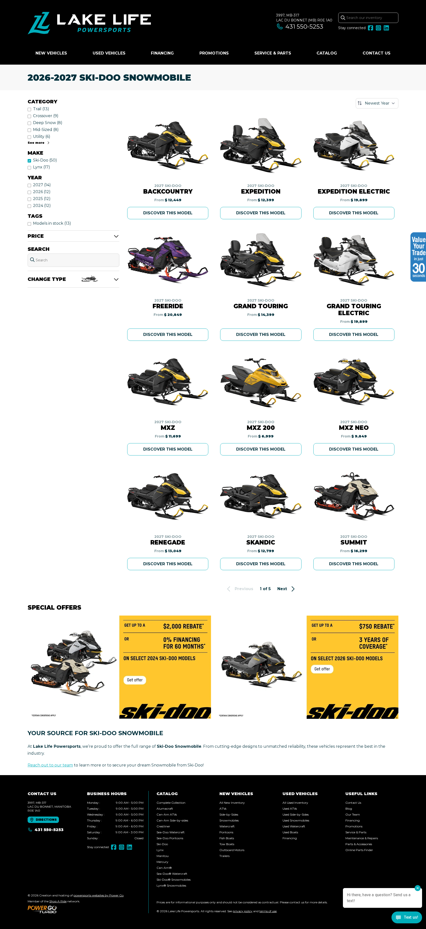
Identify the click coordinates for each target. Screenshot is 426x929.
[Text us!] (407, 918)
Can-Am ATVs (167, 814)
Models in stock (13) (52, 223)
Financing (162, 53)
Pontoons (226, 832)
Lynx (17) (41, 167)
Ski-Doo (162, 844)
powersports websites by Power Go (98, 895)
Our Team (352, 814)
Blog (348, 808)
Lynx (160, 850)
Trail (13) (41, 109)
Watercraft (227, 826)
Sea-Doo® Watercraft (172, 873)
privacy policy (242, 911)
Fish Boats (226, 838)
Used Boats (290, 832)
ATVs (222, 808)
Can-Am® (164, 868)
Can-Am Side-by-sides (172, 820)
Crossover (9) (45, 115)
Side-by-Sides (228, 814)
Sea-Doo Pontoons (170, 838)
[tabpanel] (115, 820)
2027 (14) (42, 184)
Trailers (224, 856)
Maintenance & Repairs (361, 838)
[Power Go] (76, 909)
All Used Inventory (295, 802)
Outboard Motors (231, 850)
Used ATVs (290, 808)
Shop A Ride (58, 901)
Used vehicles (109, 53)
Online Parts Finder (359, 850)
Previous (244, 588)
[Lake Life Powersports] (89, 23)
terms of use (268, 911)
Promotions (214, 53)
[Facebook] (370, 28)
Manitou (163, 856)
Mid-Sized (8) (46, 129)
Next (282, 588)
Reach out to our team (50, 765)
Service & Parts (272, 53)
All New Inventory (232, 802)
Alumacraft (165, 808)
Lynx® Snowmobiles (171, 885)
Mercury (162, 862)
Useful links (361, 793)
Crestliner (163, 826)
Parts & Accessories (358, 844)
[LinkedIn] (386, 28)
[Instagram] (378, 28)
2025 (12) (42, 198)
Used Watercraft (294, 826)
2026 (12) (42, 191)
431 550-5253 (304, 26)
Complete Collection (171, 802)
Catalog (327, 53)
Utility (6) (41, 136)
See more (36, 143)
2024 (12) (42, 205)
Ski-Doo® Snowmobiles (174, 879)
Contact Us (376, 53)
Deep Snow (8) (47, 122)
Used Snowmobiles (296, 820)
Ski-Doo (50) (45, 160)
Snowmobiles (229, 820)
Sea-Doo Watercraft (171, 832)
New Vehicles (51, 53)
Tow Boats (226, 844)
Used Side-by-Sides (296, 814)
